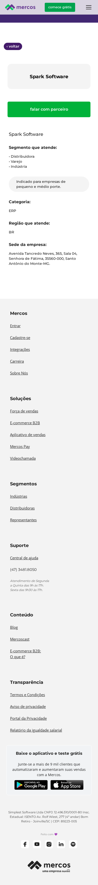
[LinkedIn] (61, 844)
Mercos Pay (20, 446)
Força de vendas (24, 410)
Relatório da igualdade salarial (36, 730)
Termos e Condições (27, 694)
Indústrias (18, 496)
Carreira (17, 361)
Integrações (20, 349)
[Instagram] (49, 844)
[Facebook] (25, 844)
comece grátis (60, 7)
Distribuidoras (22, 508)
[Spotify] (73, 844)
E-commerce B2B (25, 422)
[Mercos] (20, 7)
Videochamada (23, 458)
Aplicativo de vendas (27, 434)
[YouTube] (37, 844)
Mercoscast (19, 639)
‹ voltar (13, 46)
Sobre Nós (19, 372)
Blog (14, 627)
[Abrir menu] (88, 7)
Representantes (23, 519)
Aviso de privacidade (28, 706)
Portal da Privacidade (28, 718)
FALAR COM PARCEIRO (49, 109)
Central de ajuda (24, 557)
